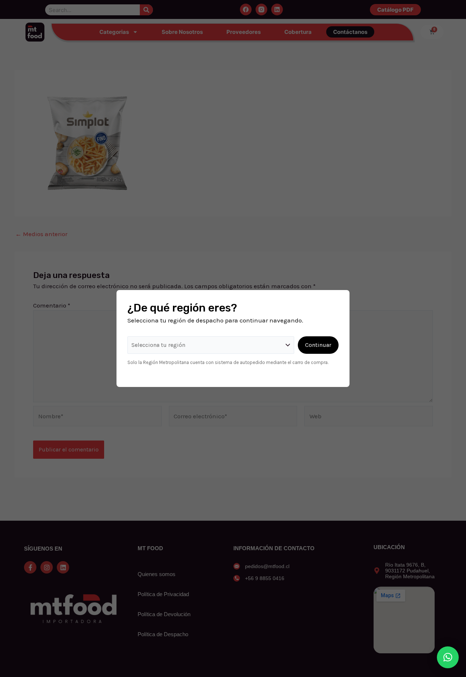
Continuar (318, 344)
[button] (448, 657)
